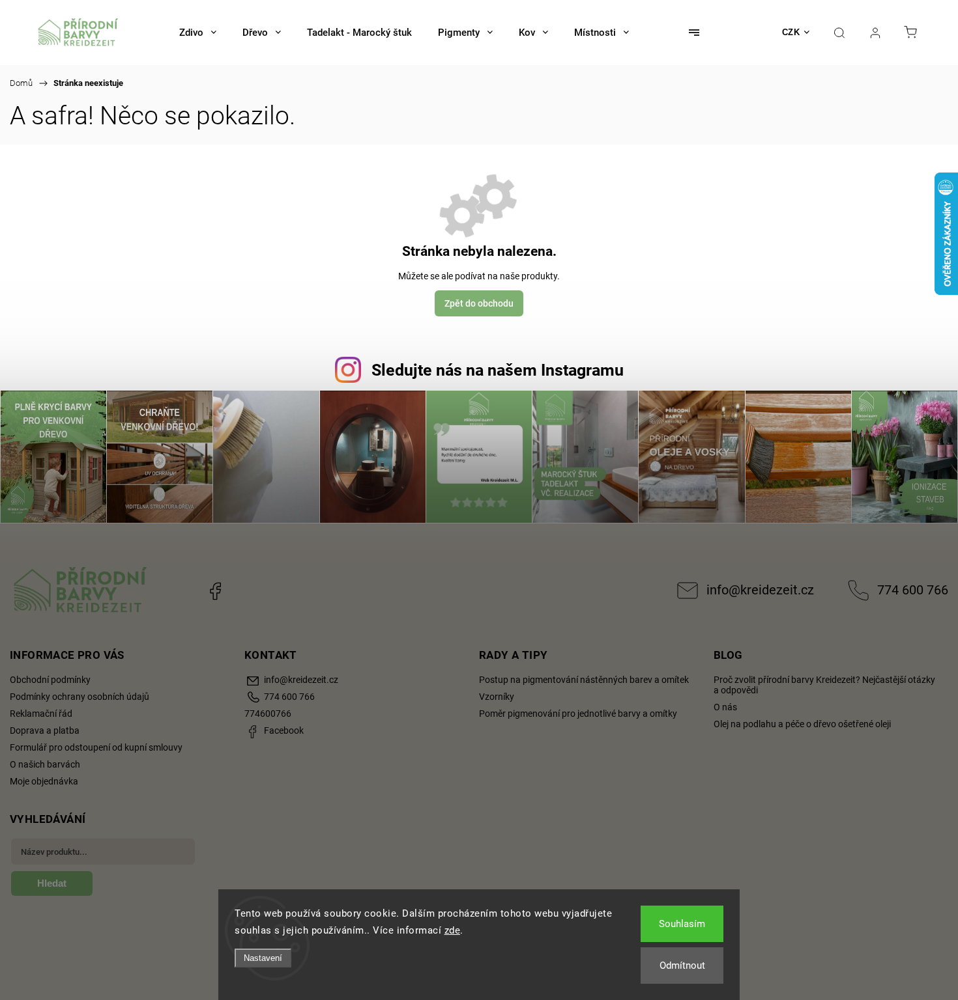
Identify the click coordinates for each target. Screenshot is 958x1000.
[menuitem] (197, 32)
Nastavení (263, 958)
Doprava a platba (45, 730)
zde (452, 930)
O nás (725, 707)
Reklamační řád (41, 713)
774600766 (267, 713)
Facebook (215, 590)
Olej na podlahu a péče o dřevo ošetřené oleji (802, 724)
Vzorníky (496, 696)
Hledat (51, 883)
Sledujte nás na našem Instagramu (497, 370)
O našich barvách (45, 764)
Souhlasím (682, 924)
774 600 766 (912, 590)
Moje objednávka (44, 781)
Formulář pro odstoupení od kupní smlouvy (96, 747)
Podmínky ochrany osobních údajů (79, 696)
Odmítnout (682, 965)
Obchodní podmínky (50, 679)
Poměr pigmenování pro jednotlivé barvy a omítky (578, 713)
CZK (791, 32)
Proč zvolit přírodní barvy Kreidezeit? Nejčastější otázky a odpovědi (824, 684)
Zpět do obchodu (479, 303)
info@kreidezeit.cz (760, 590)
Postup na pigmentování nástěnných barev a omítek (584, 679)
